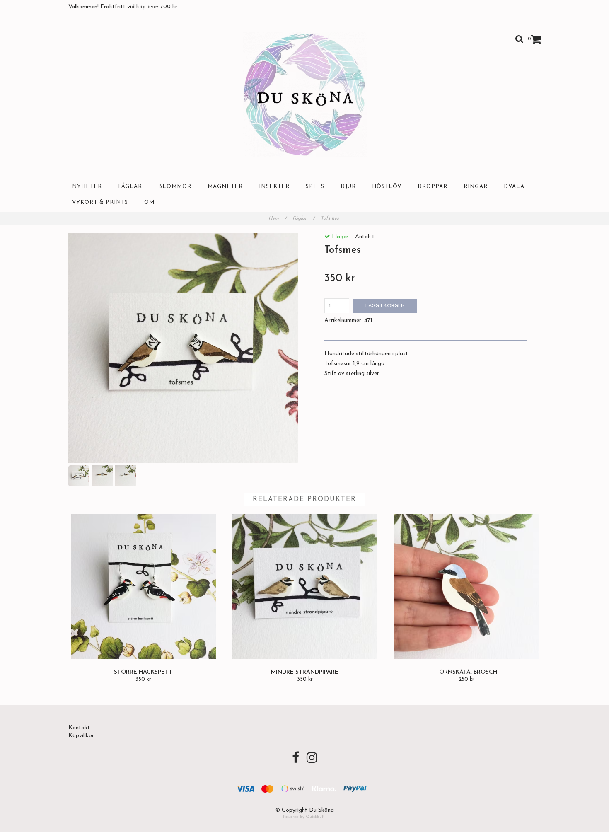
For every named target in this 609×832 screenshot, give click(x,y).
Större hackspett (143, 672)
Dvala (514, 186)
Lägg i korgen (385, 305)
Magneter (225, 186)
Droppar (432, 186)
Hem (277, 218)
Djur (348, 186)
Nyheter (87, 186)
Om (149, 202)
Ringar (476, 186)
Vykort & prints (100, 202)
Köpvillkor (81, 736)
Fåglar (130, 186)
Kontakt (79, 728)
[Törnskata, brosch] (466, 586)
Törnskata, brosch (466, 672)
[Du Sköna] (305, 94)
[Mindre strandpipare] (304, 586)
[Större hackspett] (143, 586)
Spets (315, 186)
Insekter (274, 186)
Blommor (174, 186)
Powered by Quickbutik (304, 817)
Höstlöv (386, 186)
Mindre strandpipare (304, 672)
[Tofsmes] (183, 348)
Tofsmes (331, 218)
